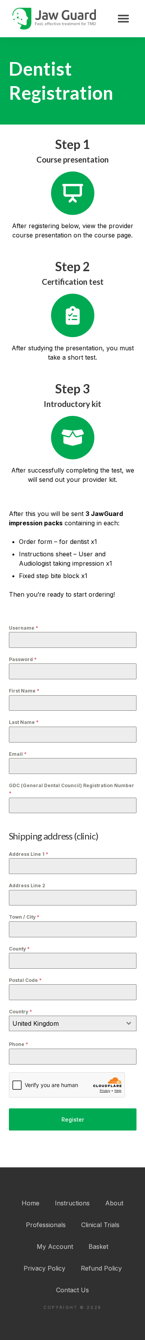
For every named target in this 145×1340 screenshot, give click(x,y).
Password (23, 659)
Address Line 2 (27, 885)
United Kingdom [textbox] (35, 1023)
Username (23, 628)
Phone (18, 1044)
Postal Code (25, 980)
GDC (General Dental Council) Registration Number (71, 789)
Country (20, 1012)
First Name (24, 691)
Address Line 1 (28, 854)
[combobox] (72, 1023)
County (19, 949)
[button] (123, 18)
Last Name (24, 722)
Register (72, 1119)
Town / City (24, 917)
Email (18, 754)
